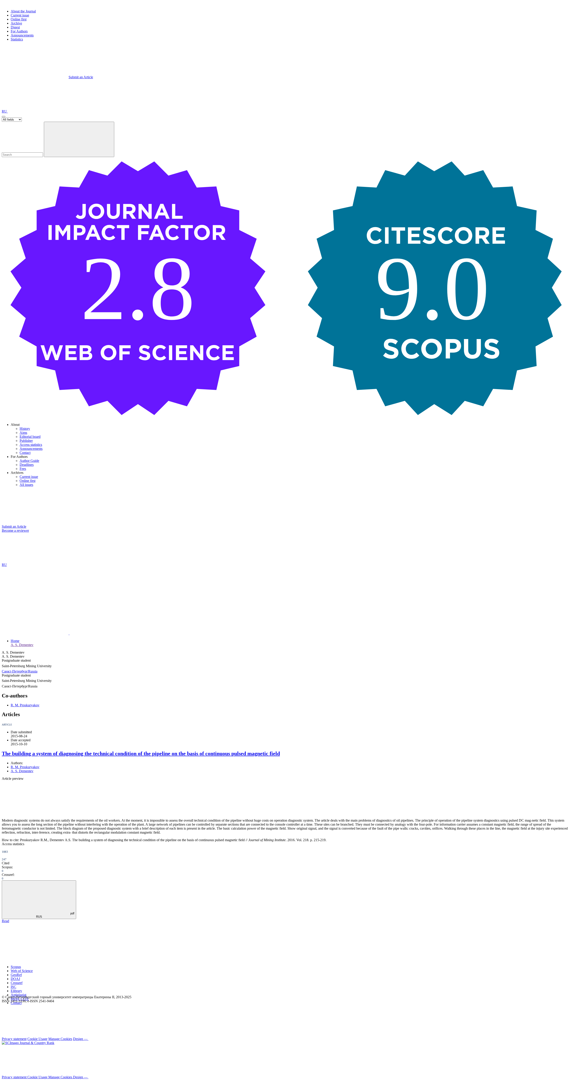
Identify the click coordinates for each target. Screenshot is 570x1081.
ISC (13, 987)
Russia (32, 671)
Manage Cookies (60, 1039)
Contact (25, 453)
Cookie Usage (37, 1039)
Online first (18, 19)
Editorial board (30, 436)
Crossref (16, 983)
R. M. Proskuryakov (25, 705)
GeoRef (16, 975)
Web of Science (22, 971)
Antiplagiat (18, 995)
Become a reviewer (15, 530)
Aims (23, 432)
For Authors (19, 31)
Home (15, 641)
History (25, 428)
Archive (16, 23)
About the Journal (23, 11)
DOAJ (15, 979)
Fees (23, 469)
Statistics (17, 39)
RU (5, 111)
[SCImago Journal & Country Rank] (28, 1043)
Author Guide (29, 461)
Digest (15, 27)
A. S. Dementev (22, 645)
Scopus (16, 967)
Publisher (26, 441)
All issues (26, 485)
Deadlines (27, 465)
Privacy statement (14, 1039)
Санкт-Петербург (15, 671)
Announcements (22, 35)
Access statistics (31, 445)
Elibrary (16, 991)
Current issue (20, 15)
